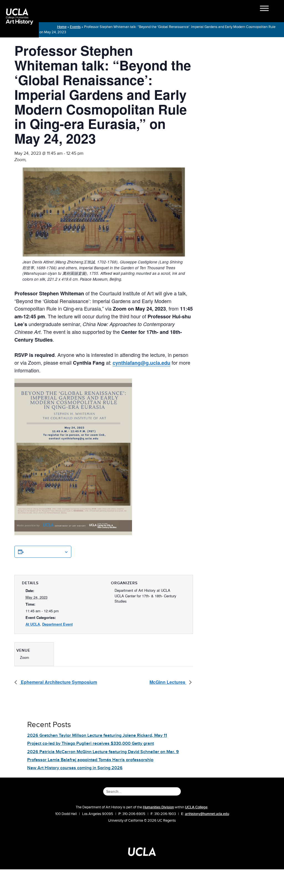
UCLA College (196, 807)
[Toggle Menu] (270, 8)
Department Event (57, 624)
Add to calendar (43, 551)
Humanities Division (158, 807)
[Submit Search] (178, 788)
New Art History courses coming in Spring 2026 (75, 767)
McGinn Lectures (167, 682)
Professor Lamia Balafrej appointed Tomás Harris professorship (90, 759)
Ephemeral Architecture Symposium (58, 682)
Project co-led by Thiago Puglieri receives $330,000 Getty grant (90, 743)
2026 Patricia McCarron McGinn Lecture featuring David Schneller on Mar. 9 (103, 751)
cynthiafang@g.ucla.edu (141, 362)
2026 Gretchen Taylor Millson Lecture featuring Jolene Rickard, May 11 (97, 735)
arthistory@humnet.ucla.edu (207, 814)
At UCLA (33, 624)
